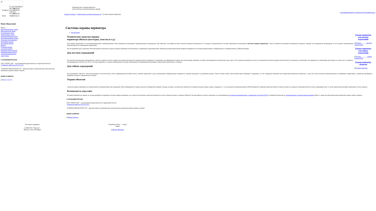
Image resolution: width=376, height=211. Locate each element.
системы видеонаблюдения (238, 95)
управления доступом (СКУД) (258, 95)
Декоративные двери (8, 35)
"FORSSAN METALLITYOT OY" (12, 65)
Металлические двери (8, 31)
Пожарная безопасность (9, 52)
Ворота (3, 45)
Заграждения (75, 32)
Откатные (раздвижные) (9, 40)
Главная (342, 12)
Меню (3, 28)
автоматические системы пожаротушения (300, 95)
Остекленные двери (7, 33)
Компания (348, 12)
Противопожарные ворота (9, 38)
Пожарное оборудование (9, 50)
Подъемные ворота (7, 42)
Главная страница (70, 14)
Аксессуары (5, 56)
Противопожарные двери (9, 29)
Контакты (372, 12)
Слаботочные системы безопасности (89, 14)
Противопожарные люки (9, 36)
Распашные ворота (7, 43)
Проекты (360, 12)
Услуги (354, 12)
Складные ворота (6, 49)
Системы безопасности (8, 54)
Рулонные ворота (6, 47)
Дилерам (366, 12)
